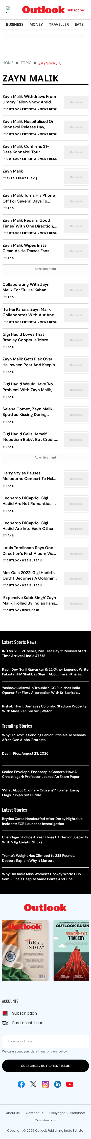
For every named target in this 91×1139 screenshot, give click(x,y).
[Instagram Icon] (45, 1084)
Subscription (24, 1013)
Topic (26, 62)
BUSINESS (15, 24)
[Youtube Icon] (70, 1084)
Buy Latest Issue (27, 1023)
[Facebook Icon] (21, 1084)
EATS (79, 24)
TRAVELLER (59, 24)
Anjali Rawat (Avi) (21, 178)
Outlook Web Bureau (24, 560)
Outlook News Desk (22, 610)
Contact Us (34, 1113)
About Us (13, 1113)
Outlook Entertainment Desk (31, 109)
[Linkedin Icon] (58, 1084)
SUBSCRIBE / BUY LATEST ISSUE (45, 1066)
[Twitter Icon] (33, 1084)
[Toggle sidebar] (13, 9)
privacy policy (57, 1051)
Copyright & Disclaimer (67, 1113)
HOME (8, 62)
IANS (10, 208)
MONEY (36, 24)
